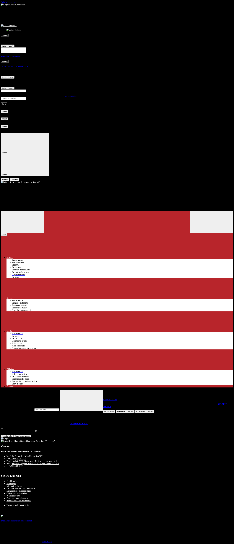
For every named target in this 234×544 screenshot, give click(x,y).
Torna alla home (110, 399)
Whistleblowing (13, 496)
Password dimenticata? (11, 56)
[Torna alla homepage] (117, 182)
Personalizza (109, 411)
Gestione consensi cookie (17, 498)
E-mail (29, 91)
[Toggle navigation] (22, 222)
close (4, 234)
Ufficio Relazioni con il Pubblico (20, 488)
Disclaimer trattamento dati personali (16, 521)
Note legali (11, 483)
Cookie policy (12, 481)
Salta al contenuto (8, 2)
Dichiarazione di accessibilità (18, 491)
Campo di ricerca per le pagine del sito (17, 410)
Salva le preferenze (22, 436)
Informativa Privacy (14, 486)
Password (31, 51)
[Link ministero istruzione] (13, 5)
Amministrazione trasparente (18, 500)
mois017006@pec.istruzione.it (35, 463)
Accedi (5, 35)
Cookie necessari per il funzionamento (17, 431)
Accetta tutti (144, 411)
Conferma (14, 180)
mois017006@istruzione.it (35, 461)
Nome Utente (32, 49)
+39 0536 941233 (18, 459)
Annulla (5, 180)
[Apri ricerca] (211, 222)
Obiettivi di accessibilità (16, 493)
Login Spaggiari (71, 96)
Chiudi (4, 111)
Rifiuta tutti (125, 411)
